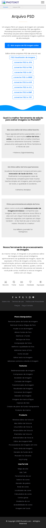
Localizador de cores (23, 490)
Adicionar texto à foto (23, 350)
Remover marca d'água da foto (23, 325)
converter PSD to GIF (23, 72)
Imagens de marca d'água (23, 399)
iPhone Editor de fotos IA (23, 430)
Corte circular (23, 354)
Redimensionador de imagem (23, 371)
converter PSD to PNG (23, 67)
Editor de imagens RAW (23, 441)
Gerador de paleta (23, 483)
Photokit (5, 7)
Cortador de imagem (23, 381)
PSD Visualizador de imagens (23, 57)
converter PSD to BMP (23, 92)
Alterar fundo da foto (23, 332)
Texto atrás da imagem (23, 448)
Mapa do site (23, 469)
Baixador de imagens (23, 396)
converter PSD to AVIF (23, 82)
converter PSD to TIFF (23, 97)
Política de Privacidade (35, 301)
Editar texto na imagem (23, 357)
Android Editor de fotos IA (23, 438)
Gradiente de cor (23, 501)
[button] (12, 297)
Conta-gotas (23, 498)
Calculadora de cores (23, 494)
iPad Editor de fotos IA (23, 434)
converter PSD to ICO (23, 87)
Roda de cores (23, 487)
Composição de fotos (23, 343)
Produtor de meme (23, 410)
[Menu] (42, 2)
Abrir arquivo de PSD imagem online (25, 45)
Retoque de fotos (23, 339)
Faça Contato (27, 305)
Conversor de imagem (23, 392)
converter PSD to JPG (23, 62)
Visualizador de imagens (23, 389)
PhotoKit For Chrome (23, 456)
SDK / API (23, 472)
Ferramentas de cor (23, 476)
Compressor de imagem (23, 374)
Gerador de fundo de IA (23, 452)
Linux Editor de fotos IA (23, 427)
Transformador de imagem (23, 385)
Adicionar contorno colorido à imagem (23, 361)
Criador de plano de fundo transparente (23, 406)
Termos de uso (18, 301)
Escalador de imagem (23, 378)
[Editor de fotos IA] (10, 2)
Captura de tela (23, 403)
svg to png (23, 459)
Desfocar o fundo (23, 336)
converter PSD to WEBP (23, 77)
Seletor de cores (23, 480)
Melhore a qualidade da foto (23, 347)
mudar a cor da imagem (23, 329)
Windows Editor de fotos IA (23, 420)
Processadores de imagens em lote (23, 445)
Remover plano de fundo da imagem (23, 321)
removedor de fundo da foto (21, 174)
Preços (17, 305)
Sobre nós (6, 301)
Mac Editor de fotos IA (23, 423)
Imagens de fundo (23, 508)
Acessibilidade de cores (23, 505)
